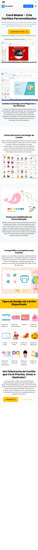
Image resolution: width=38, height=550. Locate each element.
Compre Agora (26, 399)
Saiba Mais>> (29, 39)
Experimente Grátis (18, 32)
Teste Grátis (28, 6)
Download (9, 399)
